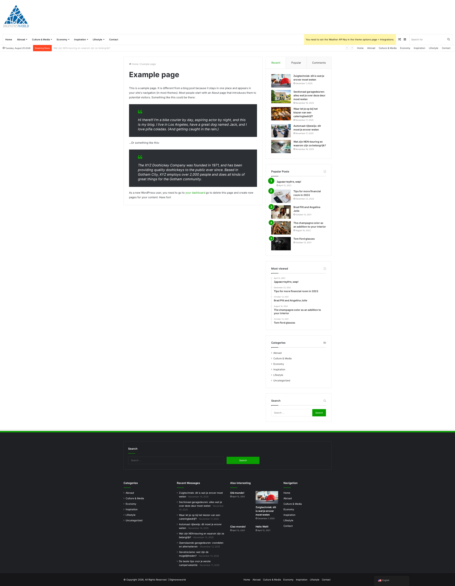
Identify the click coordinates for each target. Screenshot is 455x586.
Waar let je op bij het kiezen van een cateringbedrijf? (305, 112)
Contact (113, 39)
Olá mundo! (237, 492)
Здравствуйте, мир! (289, 181)
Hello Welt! (262, 526)
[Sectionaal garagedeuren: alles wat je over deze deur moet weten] (281, 96)
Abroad (21, 39)
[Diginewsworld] (16, 17)
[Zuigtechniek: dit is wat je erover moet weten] (281, 80)
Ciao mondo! (238, 526)
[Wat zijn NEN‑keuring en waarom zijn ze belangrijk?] (281, 146)
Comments (319, 62)
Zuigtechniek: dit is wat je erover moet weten (266, 511)
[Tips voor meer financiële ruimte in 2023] (281, 196)
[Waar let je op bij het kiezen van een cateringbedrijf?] (281, 113)
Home (8, 39)
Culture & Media (41, 39)
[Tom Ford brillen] (281, 243)
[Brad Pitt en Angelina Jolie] (281, 212)
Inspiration (80, 39)
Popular (296, 62)
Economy (62, 39)
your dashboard (195, 192)
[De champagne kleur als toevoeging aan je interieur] (281, 228)
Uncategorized (281, 380)
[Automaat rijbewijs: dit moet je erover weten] (281, 130)
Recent (275, 62)
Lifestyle (97, 39)
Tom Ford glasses (304, 238)
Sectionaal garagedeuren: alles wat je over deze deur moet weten (309, 95)
